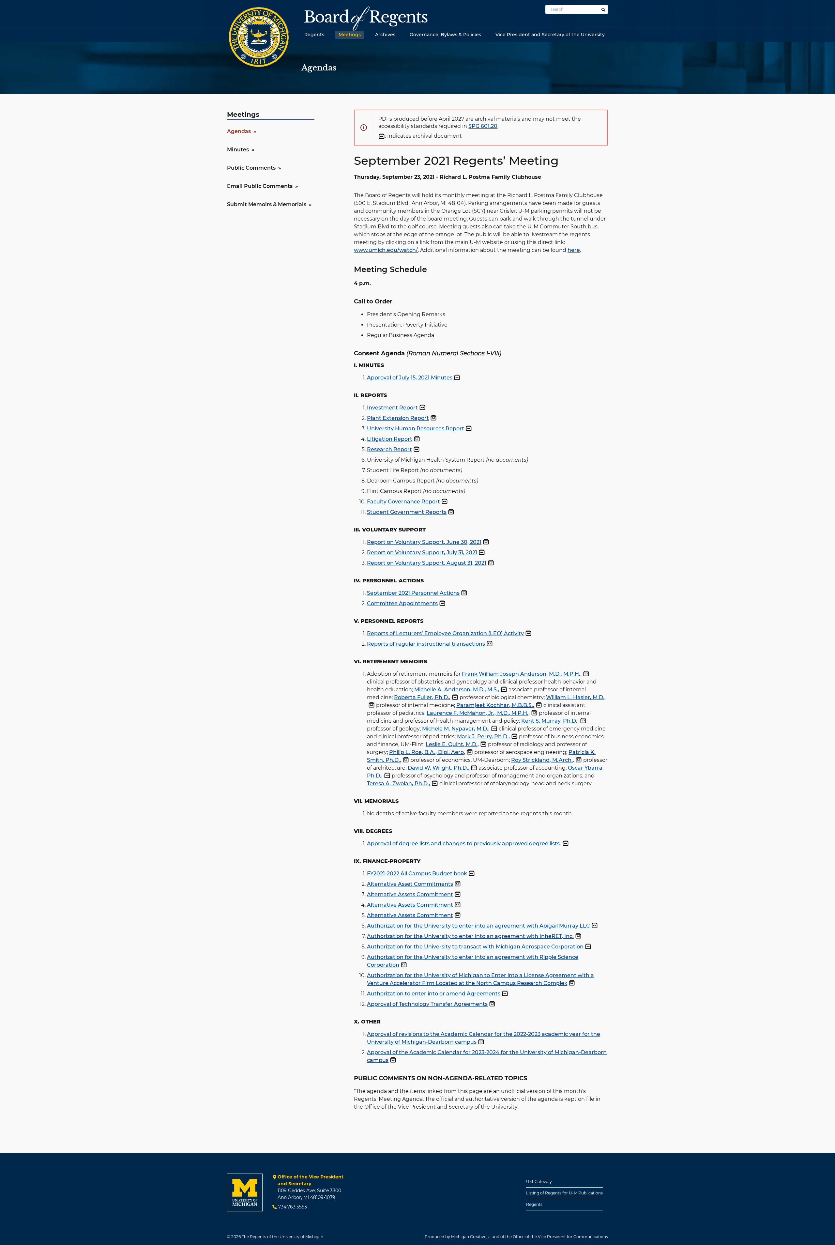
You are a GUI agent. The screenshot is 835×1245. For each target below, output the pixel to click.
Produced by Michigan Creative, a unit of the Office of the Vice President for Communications (516, 1236)
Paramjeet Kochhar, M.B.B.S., (495, 705)
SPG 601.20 (482, 126)
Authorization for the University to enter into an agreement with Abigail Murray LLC (478, 926)
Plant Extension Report (398, 418)
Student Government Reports (407, 512)
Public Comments (251, 168)
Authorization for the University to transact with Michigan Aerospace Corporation (475, 947)
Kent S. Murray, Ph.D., (550, 721)
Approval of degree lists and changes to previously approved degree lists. (464, 843)
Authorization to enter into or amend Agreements (433, 994)
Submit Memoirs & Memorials (266, 204)
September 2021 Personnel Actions (413, 593)
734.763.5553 (292, 1207)
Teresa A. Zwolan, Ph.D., (398, 783)
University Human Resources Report (415, 428)
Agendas (239, 131)
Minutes (238, 149)
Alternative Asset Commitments (410, 884)
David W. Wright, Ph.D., (438, 768)
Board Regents (366, 17)
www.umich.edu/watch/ (386, 250)
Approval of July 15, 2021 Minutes (409, 378)
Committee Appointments (402, 603)
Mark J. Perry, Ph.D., (483, 736)
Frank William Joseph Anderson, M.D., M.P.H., (522, 674)
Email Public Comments (260, 186)
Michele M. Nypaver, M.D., (456, 729)
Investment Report (392, 408)
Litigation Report (389, 439)
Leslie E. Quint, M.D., (452, 744)
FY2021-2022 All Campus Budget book (417, 873)
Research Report (389, 449)
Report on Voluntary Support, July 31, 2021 (422, 552)
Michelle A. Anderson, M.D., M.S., (456, 689)
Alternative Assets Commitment (410, 894)
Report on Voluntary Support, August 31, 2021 (426, 563)
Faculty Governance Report (403, 502)
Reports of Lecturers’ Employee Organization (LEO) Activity (445, 633)
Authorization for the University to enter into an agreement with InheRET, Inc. (470, 936)
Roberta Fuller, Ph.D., (422, 697)
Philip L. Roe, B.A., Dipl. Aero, (427, 752)
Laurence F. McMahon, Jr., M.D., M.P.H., (478, 713)
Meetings (243, 114)
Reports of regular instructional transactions (426, 644)
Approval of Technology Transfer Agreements (427, 1004)
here (574, 250)
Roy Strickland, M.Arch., (542, 760)
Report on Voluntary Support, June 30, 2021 (424, 542)
